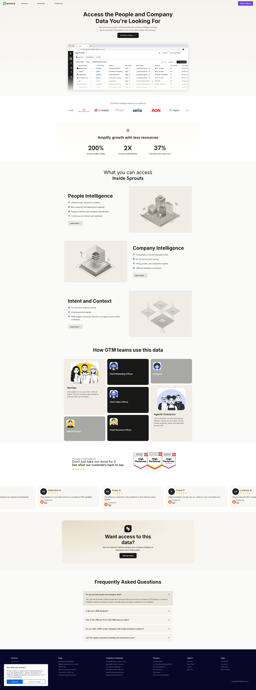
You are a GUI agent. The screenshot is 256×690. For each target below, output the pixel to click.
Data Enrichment (158, 669)
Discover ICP (14, 661)
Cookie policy (224, 667)
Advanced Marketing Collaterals (115, 672)
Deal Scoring (156, 672)
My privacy (190, 669)
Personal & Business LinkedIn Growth (116, 661)
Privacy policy (224, 661)
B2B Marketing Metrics (159, 667)
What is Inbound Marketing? (161, 675)
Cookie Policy (17, 677)
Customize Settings (34, 682)
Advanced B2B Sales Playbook (114, 675)
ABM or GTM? (62, 667)
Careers (189, 667)
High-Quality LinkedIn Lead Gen (114, 664)
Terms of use (224, 664)
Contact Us (58, 3)
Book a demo (245, 3)
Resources (41, 3)
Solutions (24, 3)
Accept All (14, 682)
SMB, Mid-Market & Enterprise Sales (68, 664)
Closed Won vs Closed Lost (66, 672)
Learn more (74, 223)
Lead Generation (157, 661)
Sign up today (128, 556)
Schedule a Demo (126, 35)
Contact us (190, 661)
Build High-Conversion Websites (115, 669)
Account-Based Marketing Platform (163, 664)
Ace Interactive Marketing (113, 667)
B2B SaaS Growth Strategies (66, 661)
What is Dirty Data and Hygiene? (67, 669)
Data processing (225, 669)
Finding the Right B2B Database (67, 675)
